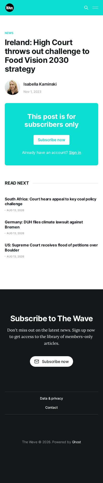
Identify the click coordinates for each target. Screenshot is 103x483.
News (9, 33)
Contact (51, 407)
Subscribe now (51, 139)
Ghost (76, 442)
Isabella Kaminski (40, 84)
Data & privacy (51, 398)
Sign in (75, 152)
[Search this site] (86, 7)
